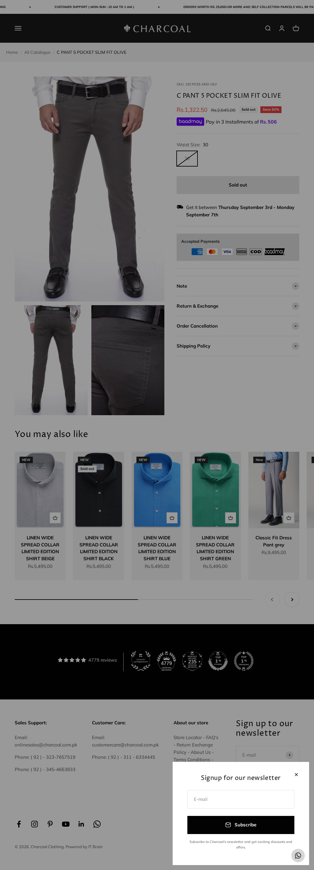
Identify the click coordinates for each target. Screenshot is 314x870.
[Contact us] (298, 855)
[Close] (296, 774)
